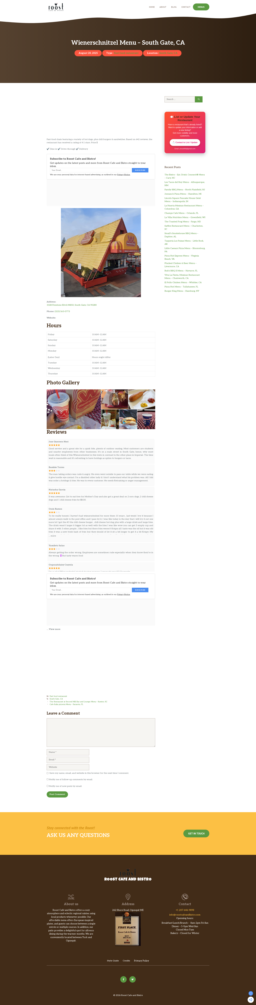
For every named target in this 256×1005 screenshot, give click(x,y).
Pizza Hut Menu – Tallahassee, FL (181, 287)
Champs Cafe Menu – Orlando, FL (181, 213)
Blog (174, 7)
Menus (201, 7)
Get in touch (196, 833)
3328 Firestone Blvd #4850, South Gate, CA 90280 (72, 305)
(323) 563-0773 (62, 311)
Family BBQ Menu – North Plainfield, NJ (185, 189)
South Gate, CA (168, 53)
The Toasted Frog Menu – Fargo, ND (183, 221)
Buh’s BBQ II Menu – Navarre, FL (181, 271)
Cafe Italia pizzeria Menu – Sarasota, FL (66, 704)
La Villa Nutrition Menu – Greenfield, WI (185, 217)
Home (152, 7)
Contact (186, 7)
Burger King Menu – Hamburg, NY (182, 291)
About (162, 7)
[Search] (199, 99)
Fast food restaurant (126, 53)
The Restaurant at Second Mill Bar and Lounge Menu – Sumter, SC (78, 702)
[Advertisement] (101, 118)
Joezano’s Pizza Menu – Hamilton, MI (183, 194)
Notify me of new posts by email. (65, 786)
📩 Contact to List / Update (184, 142)
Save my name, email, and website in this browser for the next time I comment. (89, 773)
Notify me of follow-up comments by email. (71, 779)
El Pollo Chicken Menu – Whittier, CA (183, 282)
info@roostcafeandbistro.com (184, 915)
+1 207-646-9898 (185, 910)
